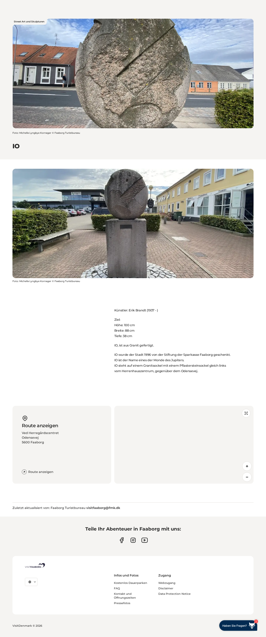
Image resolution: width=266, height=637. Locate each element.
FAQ (117, 588)
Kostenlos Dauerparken (130, 583)
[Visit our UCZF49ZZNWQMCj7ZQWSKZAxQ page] (144, 540)
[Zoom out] (247, 477)
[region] (184, 445)
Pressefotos (122, 603)
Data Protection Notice (174, 594)
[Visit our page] (121, 540)
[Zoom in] (247, 466)
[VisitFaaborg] (35, 565)
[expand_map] (246, 413)
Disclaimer (165, 588)
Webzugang (166, 583)
